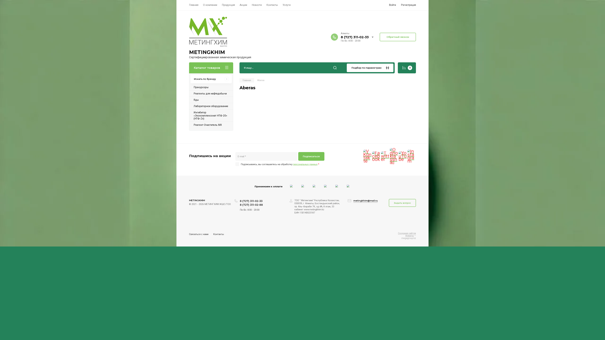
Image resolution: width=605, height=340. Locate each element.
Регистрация (408, 4)
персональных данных (305, 164)
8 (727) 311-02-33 (355, 37)
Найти (335, 68)
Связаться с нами (198, 234)
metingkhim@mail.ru (365, 200)
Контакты (218, 234)
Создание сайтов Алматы (407, 234)
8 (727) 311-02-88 (251, 204)
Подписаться (311, 156)
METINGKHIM (207, 52)
